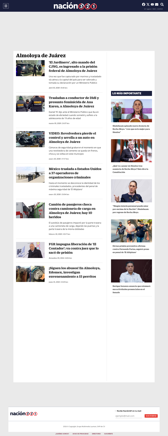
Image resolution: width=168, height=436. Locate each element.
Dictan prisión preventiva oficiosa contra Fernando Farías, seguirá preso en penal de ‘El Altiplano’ (131, 249)
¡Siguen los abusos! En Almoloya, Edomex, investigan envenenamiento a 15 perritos (74, 272)
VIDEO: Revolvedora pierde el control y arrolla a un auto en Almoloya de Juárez (72, 137)
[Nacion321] (75, 6)
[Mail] (156, 4)
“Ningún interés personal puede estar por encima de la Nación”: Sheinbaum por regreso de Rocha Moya (131, 209)
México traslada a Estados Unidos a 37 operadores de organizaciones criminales (75, 173)
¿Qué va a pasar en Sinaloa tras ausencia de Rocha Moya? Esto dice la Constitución (130, 169)
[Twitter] (148, 4)
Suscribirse (151, 416)
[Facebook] (144, 4)
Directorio (96, 434)
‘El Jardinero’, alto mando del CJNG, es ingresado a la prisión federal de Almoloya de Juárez (73, 66)
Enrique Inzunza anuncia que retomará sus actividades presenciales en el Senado (131, 289)
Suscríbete (108, 434)
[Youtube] (153, 4)
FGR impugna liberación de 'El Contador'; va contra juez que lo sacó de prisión (74, 248)
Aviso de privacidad (80, 434)
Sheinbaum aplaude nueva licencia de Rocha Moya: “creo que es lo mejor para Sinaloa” (131, 129)
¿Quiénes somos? (62, 434)
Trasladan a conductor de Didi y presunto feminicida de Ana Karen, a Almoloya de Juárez (74, 102)
